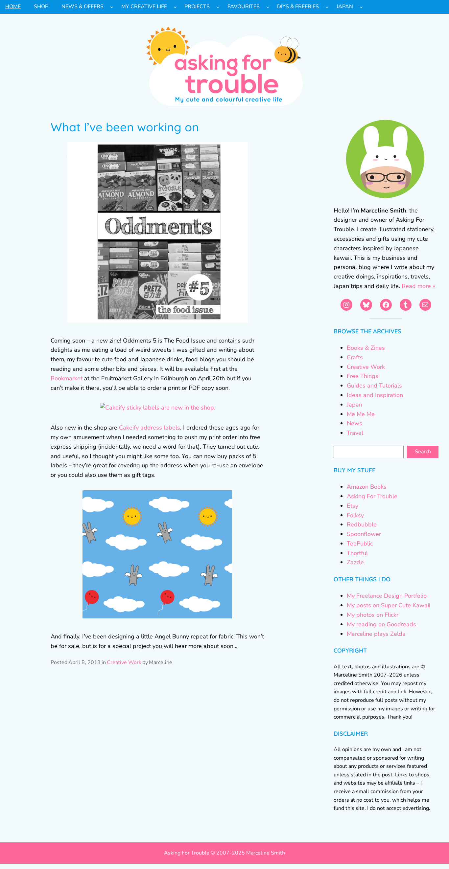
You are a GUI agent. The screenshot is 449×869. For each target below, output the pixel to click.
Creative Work (124, 662)
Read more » (418, 286)
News (354, 423)
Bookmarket (67, 378)
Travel (355, 433)
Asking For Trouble (372, 496)
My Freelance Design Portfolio (387, 596)
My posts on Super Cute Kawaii (388, 605)
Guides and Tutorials (374, 386)
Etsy (352, 506)
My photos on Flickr (372, 615)
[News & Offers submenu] (111, 7)
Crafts (355, 357)
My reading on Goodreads (381, 624)
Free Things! (363, 376)
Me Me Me (361, 414)
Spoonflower (364, 534)
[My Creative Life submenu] (175, 7)
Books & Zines (366, 348)
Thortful (357, 553)
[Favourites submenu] (268, 7)
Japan (354, 405)
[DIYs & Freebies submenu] (327, 7)
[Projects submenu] (218, 7)
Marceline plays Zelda (376, 634)
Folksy (355, 515)
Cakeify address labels (149, 428)
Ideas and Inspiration (375, 395)
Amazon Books (367, 487)
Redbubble (362, 524)
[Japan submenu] (361, 7)
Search (423, 451)
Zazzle (355, 562)
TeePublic (360, 543)
